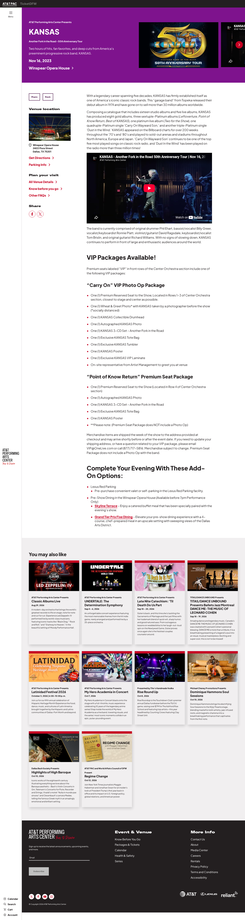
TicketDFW (28, 4)
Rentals (195, 861)
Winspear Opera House (49, 68)
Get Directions (39, 158)
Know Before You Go (127, 839)
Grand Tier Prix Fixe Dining (114, 517)
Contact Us (198, 839)
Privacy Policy (199, 866)
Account (13, 914)
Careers (196, 855)
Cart (10, 909)
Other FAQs (37, 195)
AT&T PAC (9, 4)
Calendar (13, 898)
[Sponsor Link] (188, 894)
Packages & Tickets (127, 844)
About (194, 844)
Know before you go (43, 189)
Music (34, 97)
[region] (192, 45)
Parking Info (37, 164)
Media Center (199, 850)
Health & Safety (124, 855)
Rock (47, 97)
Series (119, 861)
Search (12, 904)
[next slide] (239, 45)
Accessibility (199, 877)
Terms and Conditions (204, 872)
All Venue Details (41, 182)
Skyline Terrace (106, 506)
